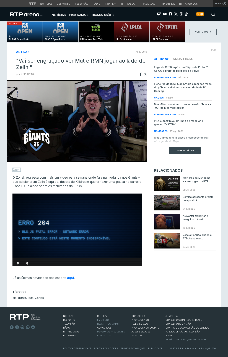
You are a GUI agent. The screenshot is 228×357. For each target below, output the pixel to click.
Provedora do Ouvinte (145, 327)
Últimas (162, 59)
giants (22, 298)
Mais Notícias (185, 150)
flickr (33, 327)
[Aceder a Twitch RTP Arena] (159, 14)
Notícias (46, 3)
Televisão (81, 3)
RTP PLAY (102, 316)
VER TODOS (202, 31)
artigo (22, 52)
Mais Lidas (183, 59)
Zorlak (39, 298)
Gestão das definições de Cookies (185, 339)
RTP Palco (128, 3)
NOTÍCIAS (68, 316)
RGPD (168, 335)
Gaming (159, 97)
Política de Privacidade (77, 348)
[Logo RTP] (25, 317)
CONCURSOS (104, 327)
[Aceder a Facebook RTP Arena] (170, 14)
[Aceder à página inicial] (30, 14)
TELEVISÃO (69, 323)
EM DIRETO (103, 320)
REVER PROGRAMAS (108, 323)
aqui (70, 278)
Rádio (96, 3)
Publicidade (155, 348)
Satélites (136, 335)
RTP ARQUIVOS (71, 331)
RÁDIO (66, 327)
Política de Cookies (106, 348)
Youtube (28, 327)
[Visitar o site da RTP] (33, 3)
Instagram (22, 327)
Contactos (104, 335)
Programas (78, 15)
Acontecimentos (165, 77)
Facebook (12, 327)
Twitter (17, 327)
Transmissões (102, 15)
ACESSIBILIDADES (140, 331)
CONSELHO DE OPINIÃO (178, 323)
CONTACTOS (138, 316)
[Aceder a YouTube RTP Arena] (164, 14)
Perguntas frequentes (111, 331)
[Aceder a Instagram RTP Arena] (181, 14)
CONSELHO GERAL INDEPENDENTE (183, 320)
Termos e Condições (133, 348)
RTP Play (111, 3)
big (14, 298)
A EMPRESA (171, 316)
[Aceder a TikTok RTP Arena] (186, 14)
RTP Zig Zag (147, 3)
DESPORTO (69, 320)
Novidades (161, 131)
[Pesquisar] (212, 14)
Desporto (63, 3)
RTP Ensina (167, 3)
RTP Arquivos (188, 3)
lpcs (30, 298)
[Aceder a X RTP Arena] (176, 14)
